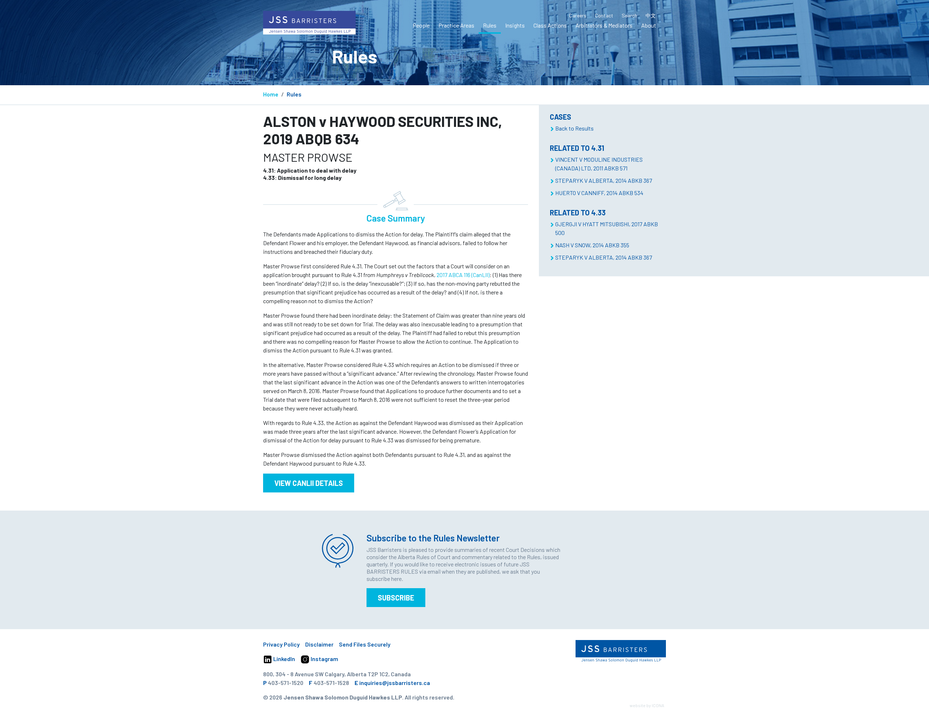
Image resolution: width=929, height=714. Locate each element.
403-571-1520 (285, 682)
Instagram (324, 658)
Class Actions (550, 25)
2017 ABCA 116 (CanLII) (463, 274)
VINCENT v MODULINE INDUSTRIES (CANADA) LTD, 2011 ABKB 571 (599, 164)
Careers (577, 15)
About (648, 25)
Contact (604, 15)
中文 (651, 15)
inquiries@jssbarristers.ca (394, 682)
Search (629, 15)
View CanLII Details (308, 483)
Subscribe (396, 597)
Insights (515, 25)
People (421, 25)
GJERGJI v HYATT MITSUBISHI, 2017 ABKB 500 (606, 228)
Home (270, 94)
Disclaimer (319, 644)
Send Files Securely (364, 644)
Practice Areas (456, 25)
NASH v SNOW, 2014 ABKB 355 (592, 245)
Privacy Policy (281, 644)
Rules (489, 25)
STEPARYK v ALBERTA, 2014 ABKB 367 (603, 180)
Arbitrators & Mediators (604, 25)
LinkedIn (283, 658)
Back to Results (574, 128)
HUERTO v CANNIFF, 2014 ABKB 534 (599, 192)
